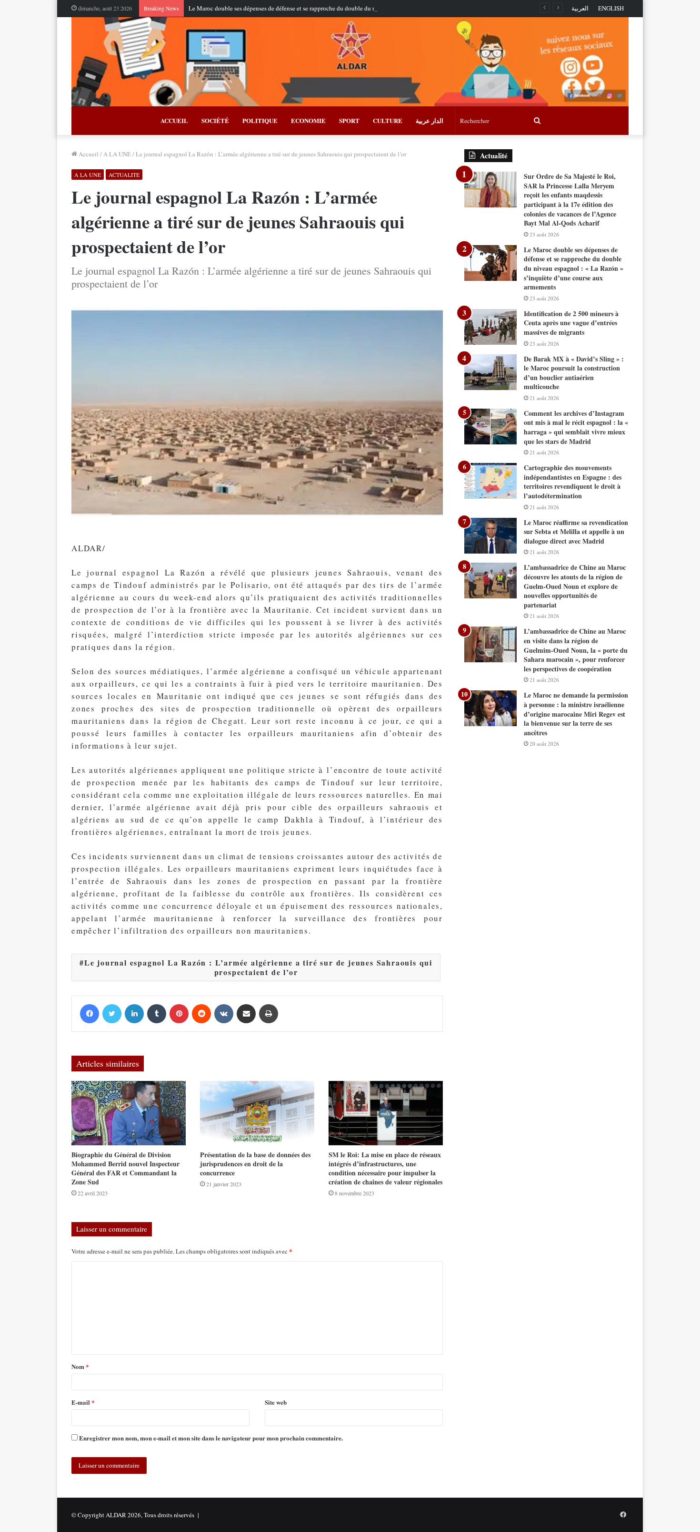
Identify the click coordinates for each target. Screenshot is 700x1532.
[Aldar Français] (350, 61)
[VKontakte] (223, 1013)
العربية (580, 8)
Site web (276, 1402)
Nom (80, 1366)
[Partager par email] (246, 1013)
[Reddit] (201, 1013)
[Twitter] (111, 1013)
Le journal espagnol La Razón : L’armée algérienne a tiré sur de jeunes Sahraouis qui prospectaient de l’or (258, 967)
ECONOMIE (308, 120)
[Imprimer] (268, 1013)
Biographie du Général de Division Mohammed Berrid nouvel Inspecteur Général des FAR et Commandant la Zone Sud (125, 1168)
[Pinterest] (179, 1013)
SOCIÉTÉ (215, 120)
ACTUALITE (124, 174)
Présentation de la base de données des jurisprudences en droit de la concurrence (255, 1164)
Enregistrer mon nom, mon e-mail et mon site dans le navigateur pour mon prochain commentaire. (211, 1437)
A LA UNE (117, 154)
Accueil (88, 154)
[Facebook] (89, 1013)
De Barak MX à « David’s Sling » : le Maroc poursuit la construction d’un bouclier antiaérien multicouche (574, 373)
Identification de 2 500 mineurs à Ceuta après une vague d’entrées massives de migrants (571, 322)
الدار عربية (429, 120)
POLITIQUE (260, 120)
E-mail (83, 1402)
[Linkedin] (134, 1013)
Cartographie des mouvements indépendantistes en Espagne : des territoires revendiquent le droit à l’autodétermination (572, 482)
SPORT (349, 120)
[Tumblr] (156, 1013)
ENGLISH (611, 8)
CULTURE (387, 120)
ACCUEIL (174, 120)
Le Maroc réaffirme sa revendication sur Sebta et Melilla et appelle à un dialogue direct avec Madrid (576, 531)
